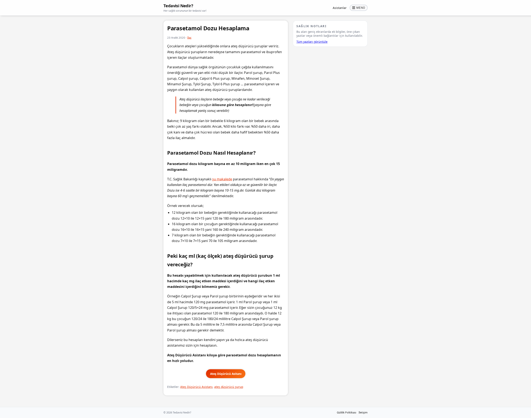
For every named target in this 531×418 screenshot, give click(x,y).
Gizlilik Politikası (346, 412)
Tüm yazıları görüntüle (312, 42)
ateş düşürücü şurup (228, 387)
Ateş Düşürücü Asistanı (196, 387)
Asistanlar (340, 8)
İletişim (363, 412)
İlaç (189, 37)
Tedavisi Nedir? (178, 6)
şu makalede (222, 179)
